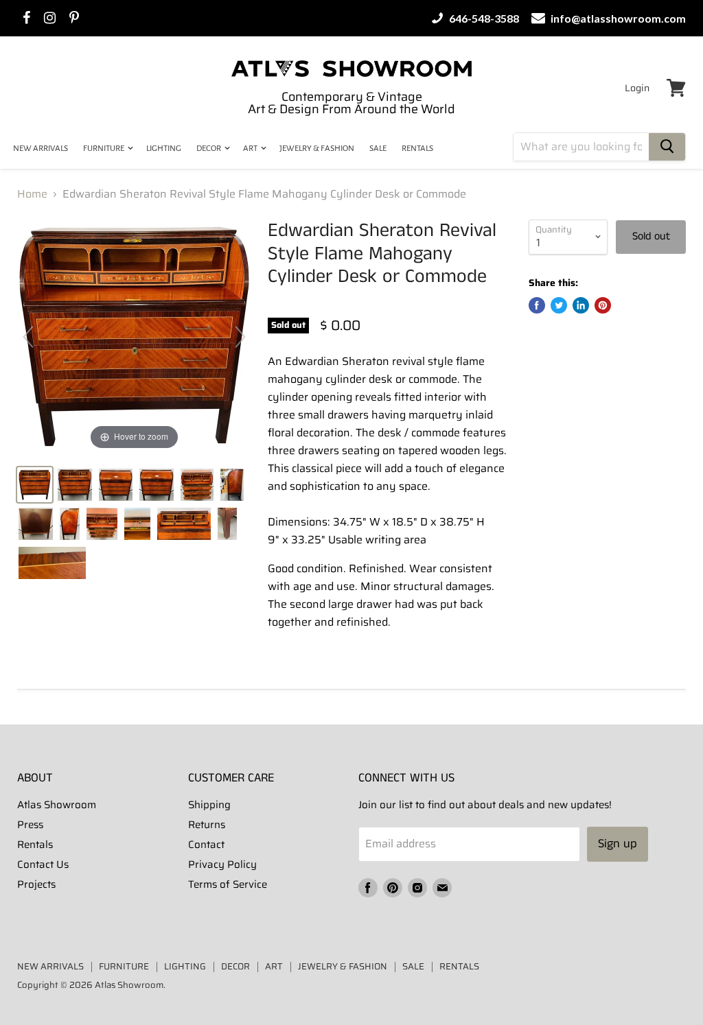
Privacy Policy (222, 864)
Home (32, 194)
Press (30, 824)
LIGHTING (163, 148)
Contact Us (43, 864)
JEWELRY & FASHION (316, 148)
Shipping (209, 805)
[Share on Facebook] (537, 305)
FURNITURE (104, 148)
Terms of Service (227, 884)
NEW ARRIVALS (40, 148)
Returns (206, 824)
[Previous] (28, 337)
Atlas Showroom (56, 805)
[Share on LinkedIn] (581, 305)
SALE (378, 148)
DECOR (209, 148)
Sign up (617, 844)
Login (637, 88)
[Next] (240, 337)
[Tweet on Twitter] (559, 305)
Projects (36, 884)
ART (251, 148)
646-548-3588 (483, 18)
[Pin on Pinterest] (603, 305)
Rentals (35, 844)
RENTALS (417, 148)
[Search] (667, 147)
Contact (206, 844)
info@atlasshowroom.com (617, 18)
